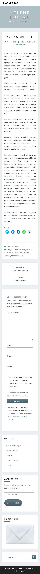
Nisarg (23, 571)
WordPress (32, 568)
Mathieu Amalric (10, 212)
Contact (9, 465)
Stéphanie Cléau (26, 215)
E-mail (10, 356)
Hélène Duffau (10, 2)
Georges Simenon (11, 185)
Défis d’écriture (12, 450)
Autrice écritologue (13, 445)
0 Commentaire (20, 44)
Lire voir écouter (13, 247)
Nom (9, 345)
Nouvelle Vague (21, 191)
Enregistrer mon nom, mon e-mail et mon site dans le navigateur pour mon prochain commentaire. (20, 382)
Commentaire (13, 312)
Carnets (9, 455)
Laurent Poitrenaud (12, 218)
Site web (10, 366)
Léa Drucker (12, 215)
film (8, 250)
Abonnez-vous (13, 502)
